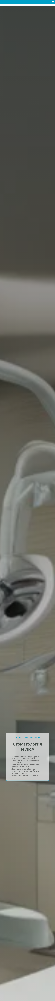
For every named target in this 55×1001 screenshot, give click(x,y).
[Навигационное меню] (53, 2)
